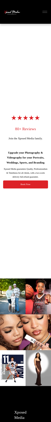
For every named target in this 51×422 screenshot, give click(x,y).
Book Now (26, 184)
